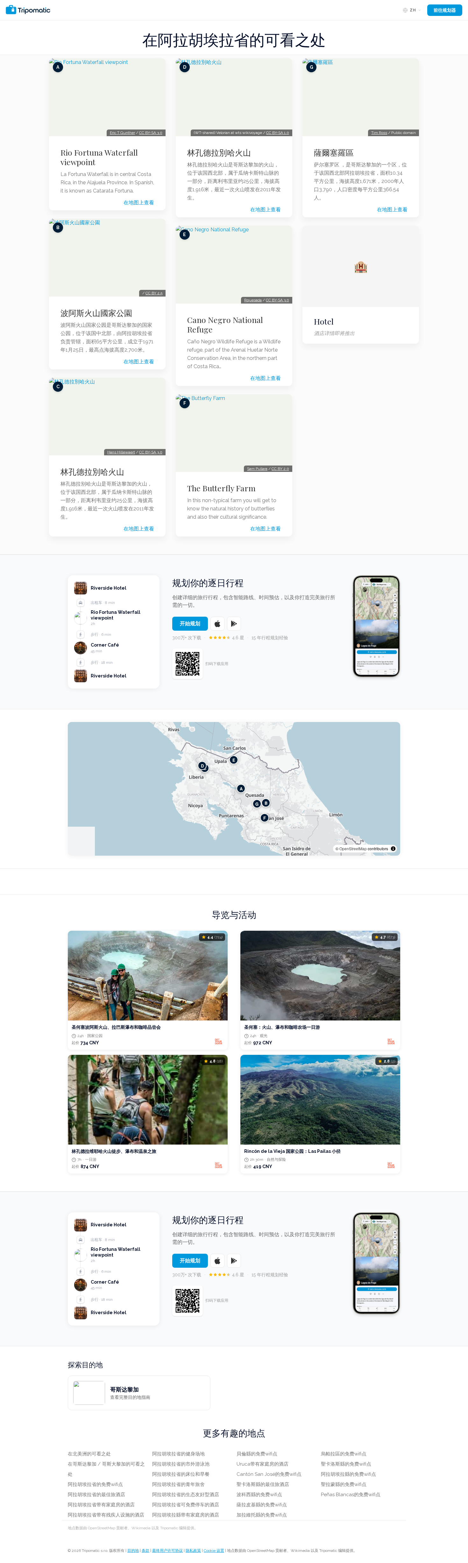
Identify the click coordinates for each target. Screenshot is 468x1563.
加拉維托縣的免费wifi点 (262, 1515)
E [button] (233, 760)
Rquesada (253, 300)
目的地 (133, 1550)
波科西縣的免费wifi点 (259, 1494)
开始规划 (190, 623)
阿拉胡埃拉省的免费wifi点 (95, 1484)
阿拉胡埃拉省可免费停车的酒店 (185, 1505)
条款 (145, 1550)
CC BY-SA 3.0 (150, 132)
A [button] (241, 789)
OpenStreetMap (353, 848)
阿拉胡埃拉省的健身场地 (178, 1454)
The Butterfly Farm (221, 488)
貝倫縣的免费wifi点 (257, 1454)
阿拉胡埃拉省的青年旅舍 (178, 1484)
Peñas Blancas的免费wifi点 (350, 1494)
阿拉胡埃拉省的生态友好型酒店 (185, 1494)
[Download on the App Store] (217, 624)
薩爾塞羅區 (334, 152)
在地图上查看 (139, 203)
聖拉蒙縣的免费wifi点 (343, 1484)
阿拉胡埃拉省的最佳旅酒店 (96, 1494)
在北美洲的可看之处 (89, 1454)
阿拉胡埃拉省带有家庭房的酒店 (101, 1505)
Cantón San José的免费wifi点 (269, 1474)
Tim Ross (379, 132)
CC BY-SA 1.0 (277, 132)
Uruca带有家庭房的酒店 (262, 1464)
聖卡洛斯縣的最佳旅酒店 (263, 1484)
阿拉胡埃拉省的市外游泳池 (180, 1464)
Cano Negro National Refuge (225, 324)
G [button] (257, 804)
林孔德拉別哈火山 (92, 471)
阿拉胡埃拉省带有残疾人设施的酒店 (106, 1515)
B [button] (266, 803)
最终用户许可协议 (167, 1550)
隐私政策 (193, 1550)
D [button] (202, 766)
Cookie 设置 (214, 1550)
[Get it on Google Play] (234, 624)
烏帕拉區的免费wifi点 (343, 1454)
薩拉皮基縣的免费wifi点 (262, 1505)
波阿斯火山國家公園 (96, 313)
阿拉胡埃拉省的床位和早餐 (180, 1474)
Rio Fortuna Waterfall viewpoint (99, 157)
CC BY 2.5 (153, 293)
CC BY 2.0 (280, 468)
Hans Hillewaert (121, 452)
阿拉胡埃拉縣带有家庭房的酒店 (185, 1515)
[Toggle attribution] (393, 848)
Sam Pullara (257, 468)
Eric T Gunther (122, 132)
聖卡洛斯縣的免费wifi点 (346, 1464)
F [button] (264, 818)
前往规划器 (445, 10)
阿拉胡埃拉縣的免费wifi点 (348, 1474)
